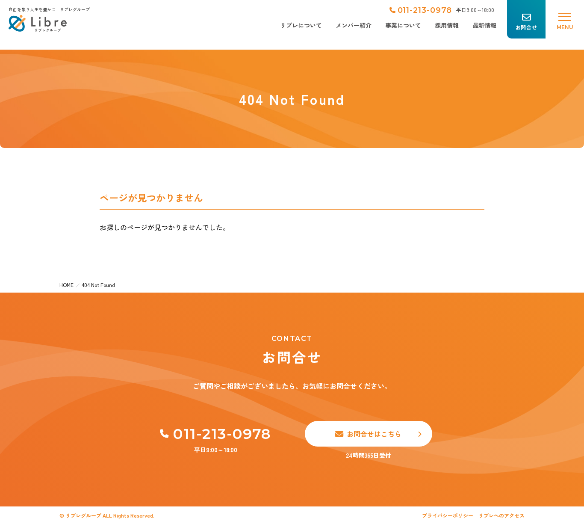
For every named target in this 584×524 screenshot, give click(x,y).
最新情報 (484, 25)
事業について (403, 25)
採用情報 (447, 25)
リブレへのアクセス (501, 515)
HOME (66, 284)
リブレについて (301, 25)
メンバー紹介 (354, 25)
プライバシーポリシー (447, 515)
